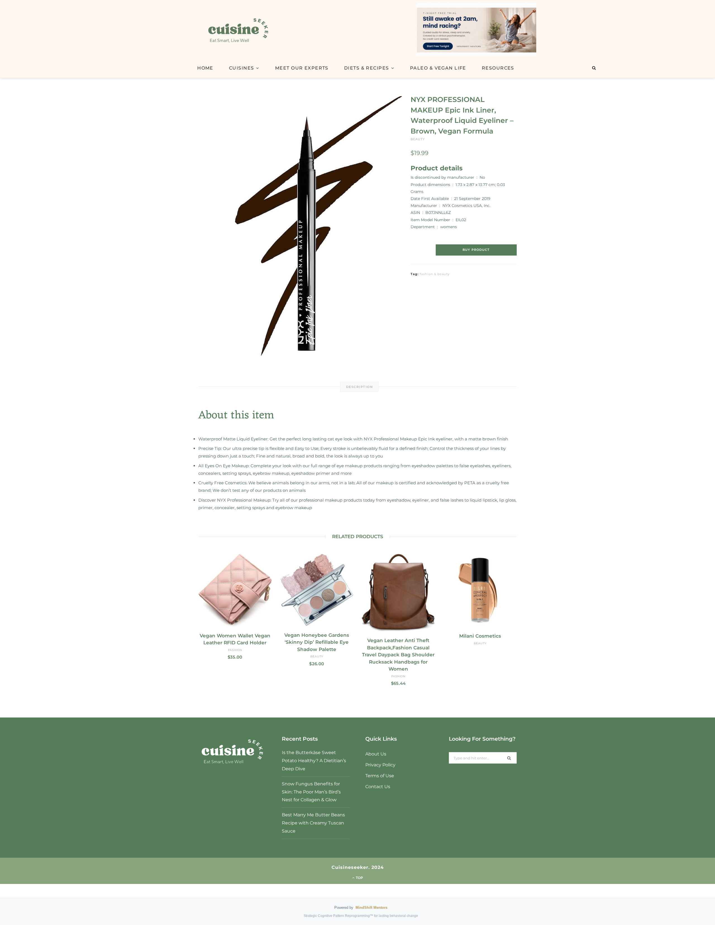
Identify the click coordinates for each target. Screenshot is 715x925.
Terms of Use (379, 775)
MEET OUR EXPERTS (301, 68)
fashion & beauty (435, 274)
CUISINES (241, 68)
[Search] (594, 67)
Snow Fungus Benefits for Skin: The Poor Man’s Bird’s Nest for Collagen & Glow (311, 792)
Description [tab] (359, 387)
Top (359, 878)
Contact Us (377, 786)
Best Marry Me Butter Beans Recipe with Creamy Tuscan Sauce (313, 823)
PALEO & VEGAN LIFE (438, 68)
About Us (375, 754)
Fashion (235, 650)
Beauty (418, 139)
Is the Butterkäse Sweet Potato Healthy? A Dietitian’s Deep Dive (314, 760)
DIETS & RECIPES (366, 68)
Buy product (476, 250)
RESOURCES (498, 68)
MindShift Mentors (371, 907)
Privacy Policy (380, 764)
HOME (205, 68)
